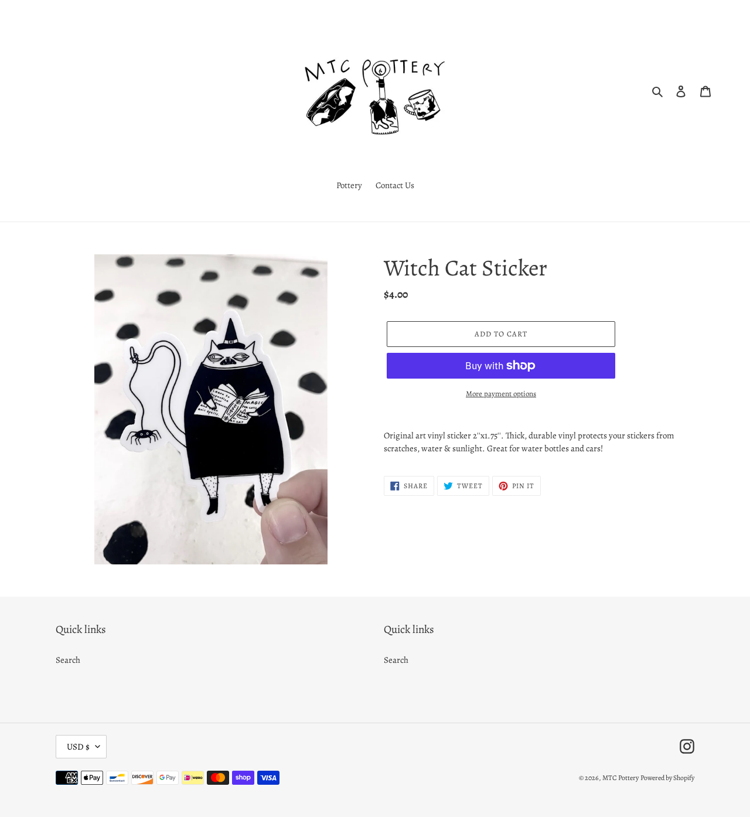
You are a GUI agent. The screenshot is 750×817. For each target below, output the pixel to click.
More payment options (501, 394)
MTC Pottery (620, 777)
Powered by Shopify (667, 777)
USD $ (78, 747)
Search (68, 660)
